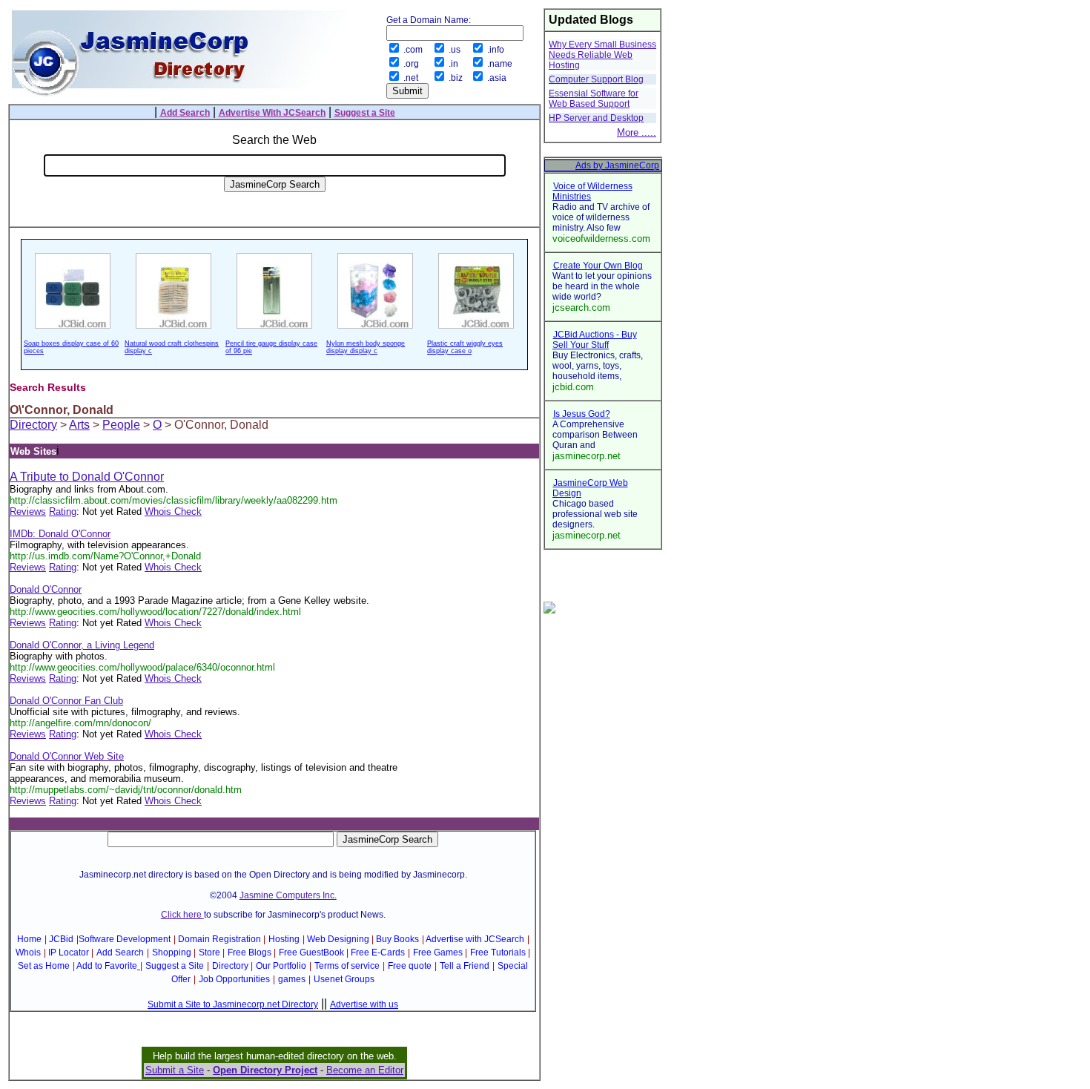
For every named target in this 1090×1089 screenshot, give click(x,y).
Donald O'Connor (46, 589)
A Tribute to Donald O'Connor (87, 476)
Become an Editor (364, 1070)
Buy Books (397, 939)
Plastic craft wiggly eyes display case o (465, 347)
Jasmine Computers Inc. (288, 895)
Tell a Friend (464, 966)
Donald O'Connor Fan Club (66, 700)
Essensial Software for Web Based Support (593, 98)
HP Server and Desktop (596, 118)
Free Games (438, 952)
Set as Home (44, 966)
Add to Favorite (106, 966)
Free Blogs (249, 952)
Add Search (120, 952)
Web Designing (338, 939)
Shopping (171, 952)
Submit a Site (174, 1070)
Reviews (28, 511)
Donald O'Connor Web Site (67, 756)
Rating (62, 511)
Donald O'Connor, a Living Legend (82, 645)
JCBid (61, 939)
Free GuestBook (311, 952)
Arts (79, 424)
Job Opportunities (234, 979)
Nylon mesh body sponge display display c (365, 347)
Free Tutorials (498, 952)
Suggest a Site (174, 966)
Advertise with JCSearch (475, 939)
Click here (182, 914)
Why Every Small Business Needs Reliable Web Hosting (602, 54)
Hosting (284, 939)
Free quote (410, 966)
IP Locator (68, 952)
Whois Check (173, 511)
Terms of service (347, 966)
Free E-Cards (378, 952)
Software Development (125, 939)
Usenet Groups (344, 979)
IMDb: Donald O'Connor (60, 533)
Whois (28, 952)
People (121, 424)
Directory (33, 424)
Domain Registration (219, 939)
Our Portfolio (281, 966)
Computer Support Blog (596, 79)
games (291, 979)
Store (209, 952)
